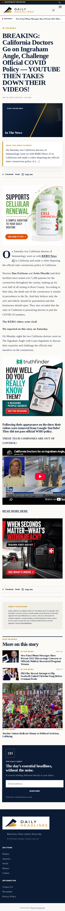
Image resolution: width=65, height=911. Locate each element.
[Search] (53, 10)
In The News (9, 28)
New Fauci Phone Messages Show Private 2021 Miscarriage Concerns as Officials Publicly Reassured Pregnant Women (39, 19)
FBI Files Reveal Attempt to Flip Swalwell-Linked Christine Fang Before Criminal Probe (41, 676)
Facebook (9, 174)
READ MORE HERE (15, 511)
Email (17, 174)
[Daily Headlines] (18, 10)
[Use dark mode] (59, 2)
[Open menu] (60, 10)
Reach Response (38, 908)
